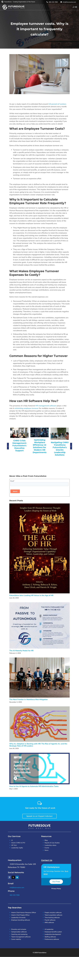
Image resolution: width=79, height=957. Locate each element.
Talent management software (21, 937)
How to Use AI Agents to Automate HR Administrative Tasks (34, 786)
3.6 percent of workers (57, 104)
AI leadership (49, 929)
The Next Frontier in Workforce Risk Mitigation (28, 699)
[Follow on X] (13, 877)
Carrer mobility (16, 939)
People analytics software (53, 912)
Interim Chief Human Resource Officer (23, 912)
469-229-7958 (53, 2)
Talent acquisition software (53, 915)
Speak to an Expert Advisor (39, 816)
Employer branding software (20, 920)
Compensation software (19, 932)
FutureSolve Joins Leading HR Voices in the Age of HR (31, 595)
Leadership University (18, 917)
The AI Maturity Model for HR (21, 651)
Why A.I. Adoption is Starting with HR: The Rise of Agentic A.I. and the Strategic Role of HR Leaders (38, 745)
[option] (18, 443)
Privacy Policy (56, 889)
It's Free (56, 881)
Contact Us (46, 860)
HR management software (45, 406)
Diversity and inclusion (18, 929)
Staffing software (50, 937)
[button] (7, 448)
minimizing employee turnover (27, 408)
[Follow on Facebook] (9, 877)
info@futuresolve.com (69, 2)
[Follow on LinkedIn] (17, 877)
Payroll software (50, 920)
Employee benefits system (53, 932)
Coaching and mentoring (19, 934)
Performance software (52, 939)
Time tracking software (52, 917)
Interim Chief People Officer (20, 915)
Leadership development (53, 934)
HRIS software (49, 922)
